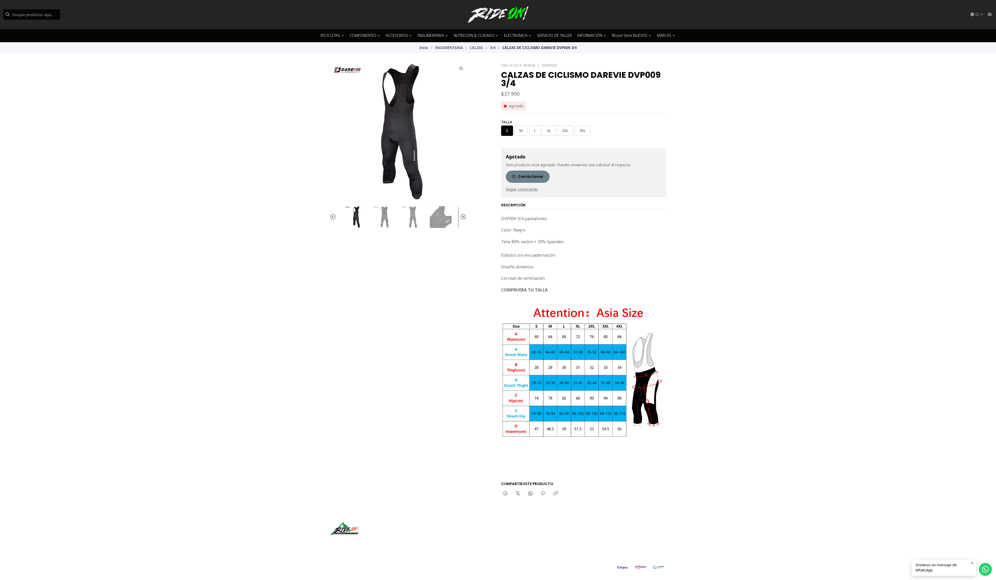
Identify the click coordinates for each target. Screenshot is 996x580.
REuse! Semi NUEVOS (629, 35)
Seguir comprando (522, 189)
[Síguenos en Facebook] (358, 542)
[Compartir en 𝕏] (518, 493)
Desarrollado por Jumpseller (405, 569)
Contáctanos (530, 176)
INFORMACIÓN (589, 35)
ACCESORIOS (397, 35)
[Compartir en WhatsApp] (530, 493)
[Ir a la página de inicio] (498, 14)
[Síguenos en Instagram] (350, 542)
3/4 (492, 48)
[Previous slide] (334, 217)
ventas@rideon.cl (521, 534)
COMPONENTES (363, 35)
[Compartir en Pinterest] (543, 493)
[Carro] (989, 14)
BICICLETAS (330, 35)
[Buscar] (7, 14)
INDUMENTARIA (431, 35)
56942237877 (518, 541)
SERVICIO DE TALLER (554, 35)
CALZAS (476, 48)
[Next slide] (462, 217)
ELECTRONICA (516, 35)
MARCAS (664, 35)
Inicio (423, 48)
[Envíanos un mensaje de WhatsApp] (985, 569)
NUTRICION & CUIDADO (474, 35)
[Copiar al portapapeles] (555, 493)
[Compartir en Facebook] (505, 493)
